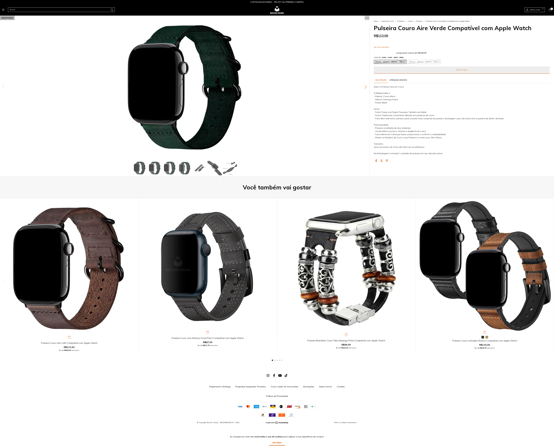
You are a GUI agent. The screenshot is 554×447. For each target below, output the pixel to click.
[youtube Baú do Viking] (280, 375)
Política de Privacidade (277, 396)
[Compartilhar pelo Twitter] (381, 161)
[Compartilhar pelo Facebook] (376, 161)
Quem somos (325, 386)
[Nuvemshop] (277, 423)
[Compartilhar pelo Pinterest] (386, 161)
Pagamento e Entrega (220, 386)
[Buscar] (112, 10)
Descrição (381, 80)
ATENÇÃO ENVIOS (398, 80)
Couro (410, 21)
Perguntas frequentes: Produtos (250, 386)
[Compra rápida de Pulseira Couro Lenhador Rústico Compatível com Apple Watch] (484, 332)
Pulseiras (401, 21)
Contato (341, 386)
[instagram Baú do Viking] (268, 375)
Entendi (277, 442)
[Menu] (5, 10)
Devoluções (308, 386)
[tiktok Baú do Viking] (286, 375)
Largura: (389, 57)
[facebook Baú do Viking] (274, 375)
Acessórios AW (387, 21)
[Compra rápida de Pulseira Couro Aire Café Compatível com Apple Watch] (69, 337)
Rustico (419, 21)
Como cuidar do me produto (284, 386)
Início (376, 21)
